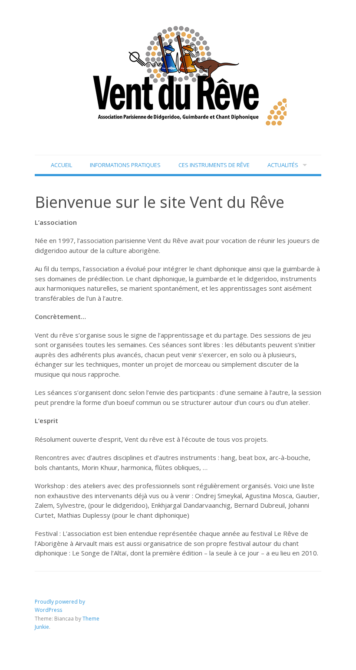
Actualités (282, 165)
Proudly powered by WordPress (60, 606)
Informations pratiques (125, 165)
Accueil (61, 165)
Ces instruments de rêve (214, 165)
